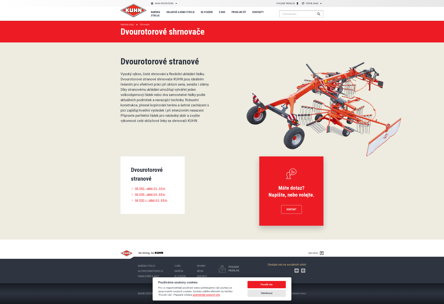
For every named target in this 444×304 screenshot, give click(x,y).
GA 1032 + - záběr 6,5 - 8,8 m (151, 200)
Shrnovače (144, 24)
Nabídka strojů (155, 14)
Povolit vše (267, 284)
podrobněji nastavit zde (206, 294)
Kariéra (178, 271)
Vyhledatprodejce (233, 269)
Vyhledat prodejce (285, 3)
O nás (222, 12)
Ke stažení (207, 12)
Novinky (201, 266)
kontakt (291, 209)
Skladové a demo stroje (180, 12)
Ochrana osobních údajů (294, 293)
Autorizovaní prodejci (150, 271)
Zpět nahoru (313, 253)
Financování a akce (148, 276)
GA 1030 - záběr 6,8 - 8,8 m (150, 194)
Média (200, 271)
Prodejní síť (239, 12)
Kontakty (258, 12)
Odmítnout (266, 293)
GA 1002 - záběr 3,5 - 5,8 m (150, 188)
